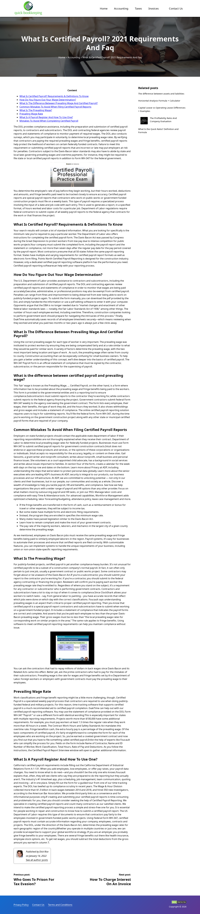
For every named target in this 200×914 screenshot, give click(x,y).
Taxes (138, 8)
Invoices (153, 8)
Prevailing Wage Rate (31, 113)
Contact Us (176, 8)
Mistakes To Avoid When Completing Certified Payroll (48, 120)
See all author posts (37, 860)
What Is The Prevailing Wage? (35, 110)
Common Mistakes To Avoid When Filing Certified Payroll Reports (55, 106)
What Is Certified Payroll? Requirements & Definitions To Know (54, 96)
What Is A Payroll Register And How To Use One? (46, 117)
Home (103, 8)
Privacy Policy (21, 904)
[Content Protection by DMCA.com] (179, 902)
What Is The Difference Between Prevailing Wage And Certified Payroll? (58, 103)
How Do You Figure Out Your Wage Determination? (47, 99)
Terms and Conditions (60, 904)
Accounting (121, 8)
